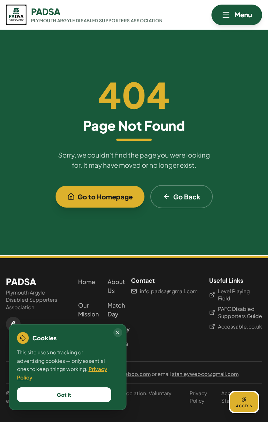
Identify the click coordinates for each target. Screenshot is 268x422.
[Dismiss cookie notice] (117, 332)
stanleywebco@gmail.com (205, 374)
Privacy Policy (198, 397)
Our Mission (84, 309)
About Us (113, 286)
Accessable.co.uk (240, 326)
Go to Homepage (105, 197)
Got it (64, 395)
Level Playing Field (234, 295)
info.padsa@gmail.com (168, 291)
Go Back (186, 197)
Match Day (113, 309)
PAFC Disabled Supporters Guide (240, 312)
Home (84, 281)
